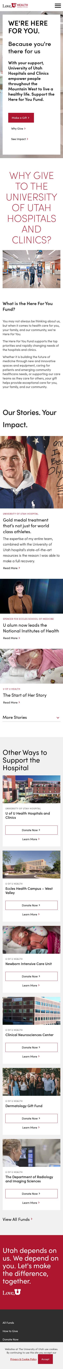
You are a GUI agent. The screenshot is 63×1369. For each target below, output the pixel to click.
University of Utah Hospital (23, 808)
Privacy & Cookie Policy (23, 1359)
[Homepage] (16, 5)
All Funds (8, 1322)
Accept (47, 1359)
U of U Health (14, 883)
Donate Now (30, 830)
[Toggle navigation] (58, 5)
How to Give (10, 1331)
